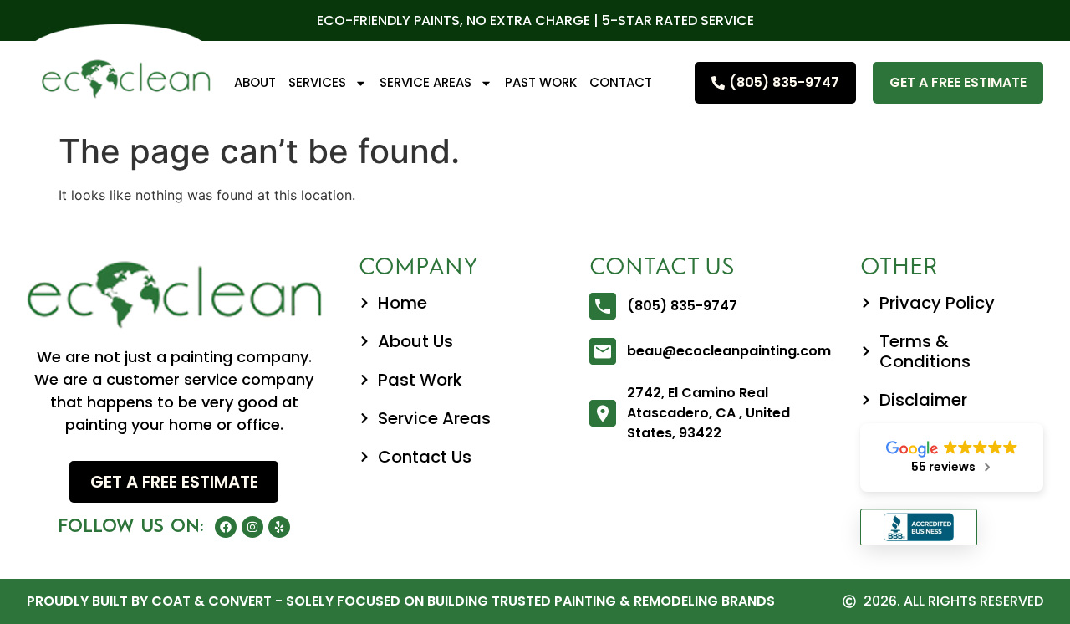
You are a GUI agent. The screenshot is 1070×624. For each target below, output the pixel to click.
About (255, 82)
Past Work (541, 82)
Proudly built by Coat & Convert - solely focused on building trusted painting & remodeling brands (401, 601)
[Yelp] (279, 527)
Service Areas (425, 82)
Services (317, 82)
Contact (620, 82)
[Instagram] (252, 527)
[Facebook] (226, 527)
